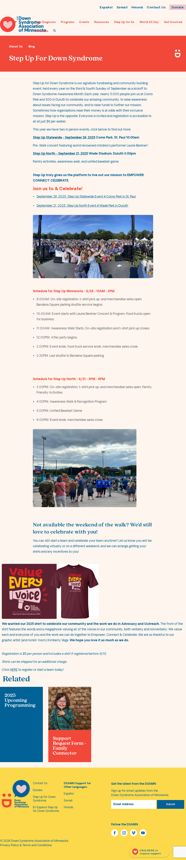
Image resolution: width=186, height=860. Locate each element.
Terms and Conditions (37, 845)
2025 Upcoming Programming (20, 700)
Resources (101, 22)
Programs (67, 22)
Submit (170, 804)
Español (106, 7)
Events (84, 22)
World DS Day (149, 22)
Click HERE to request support (150, 852)
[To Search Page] (54, 30)
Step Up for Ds (124, 22)
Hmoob (137, 7)
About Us (41, 31)
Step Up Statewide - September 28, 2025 (64, 137)
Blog (32, 46)
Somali (122, 7)
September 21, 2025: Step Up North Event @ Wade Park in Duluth (82, 205)
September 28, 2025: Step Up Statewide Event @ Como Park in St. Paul (86, 196)
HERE (14, 670)
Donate (178, 7)
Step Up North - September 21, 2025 (60, 153)
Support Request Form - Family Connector (69, 745)
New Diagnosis (45, 22)
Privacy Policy (9, 845)
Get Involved (173, 22)
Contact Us (156, 7)
